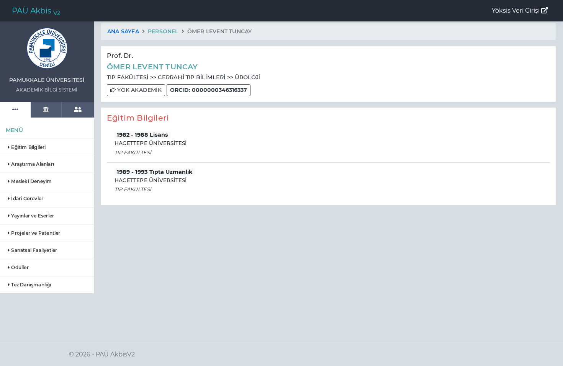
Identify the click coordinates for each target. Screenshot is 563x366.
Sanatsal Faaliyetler (33, 250)
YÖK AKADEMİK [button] (139, 90)
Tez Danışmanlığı (30, 285)
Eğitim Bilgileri (28, 147)
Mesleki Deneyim (31, 181)
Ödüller (19, 267)
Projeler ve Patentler (35, 233)
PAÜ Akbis (36, 11)
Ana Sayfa (123, 31)
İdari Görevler (26, 198)
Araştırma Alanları (32, 164)
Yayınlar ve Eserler (32, 216)
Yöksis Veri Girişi (516, 10)
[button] (208, 90)
